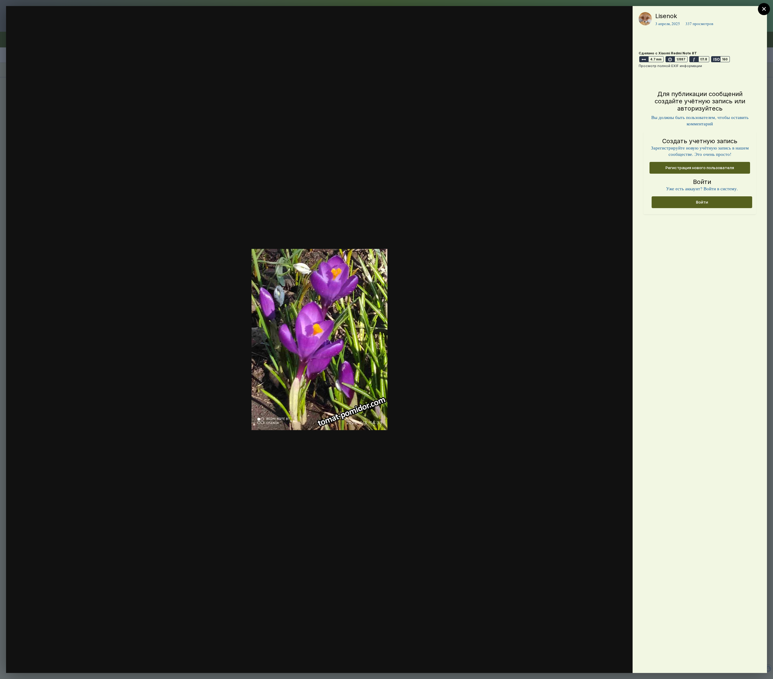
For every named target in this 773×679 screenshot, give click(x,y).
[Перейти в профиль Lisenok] (645, 18)
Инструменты (606, 662)
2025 (42, 28)
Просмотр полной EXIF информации (670, 66)
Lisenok (666, 16)
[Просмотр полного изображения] (622, 17)
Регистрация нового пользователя (700, 167)
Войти (702, 202)
